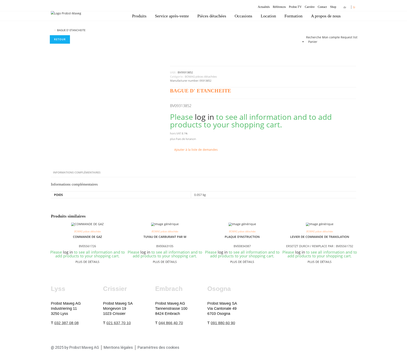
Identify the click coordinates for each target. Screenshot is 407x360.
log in (204, 117)
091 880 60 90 (223, 323)
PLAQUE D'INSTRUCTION (242, 237)
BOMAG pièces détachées (201, 76)
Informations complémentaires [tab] (76, 172)
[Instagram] (219, 347)
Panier (312, 42)
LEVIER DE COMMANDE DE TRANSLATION (319, 237)
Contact (322, 6)
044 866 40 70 (171, 323)
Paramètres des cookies (158, 347)
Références (279, 6)
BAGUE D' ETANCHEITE (71, 30)
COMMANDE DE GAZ (87, 237)
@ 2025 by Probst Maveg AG (75, 347)
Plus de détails (87, 262)
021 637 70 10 (118, 323)
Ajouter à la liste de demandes (196, 150)
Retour (60, 39)
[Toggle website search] (351, 16)
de (344, 7)
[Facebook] (189, 347)
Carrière (310, 6)
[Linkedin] (199, 347)
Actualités (264, 6)
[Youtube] (209, 347)
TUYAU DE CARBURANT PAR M (165, 237)
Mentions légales (118, 347)
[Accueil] (52, 30)
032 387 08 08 (66, 323)
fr (354, 7)
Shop (333, 6)
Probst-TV (295, 6)
